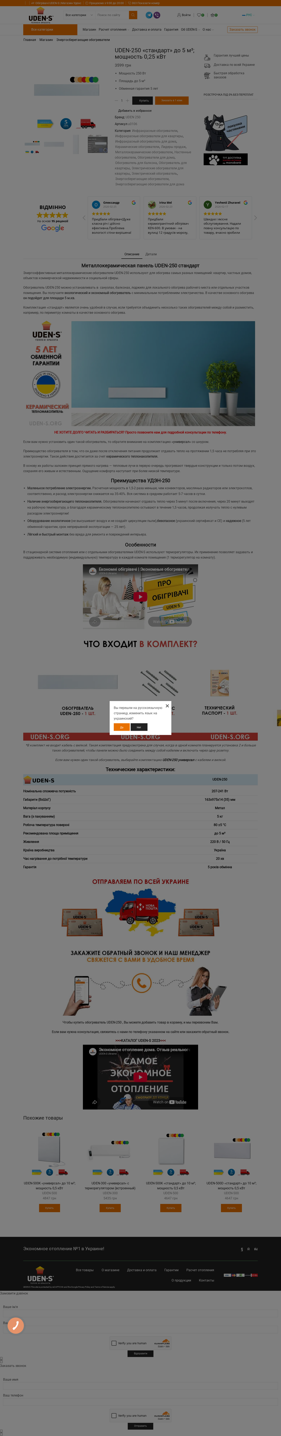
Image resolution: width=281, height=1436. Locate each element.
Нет (139, 727)
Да (121, 727)
